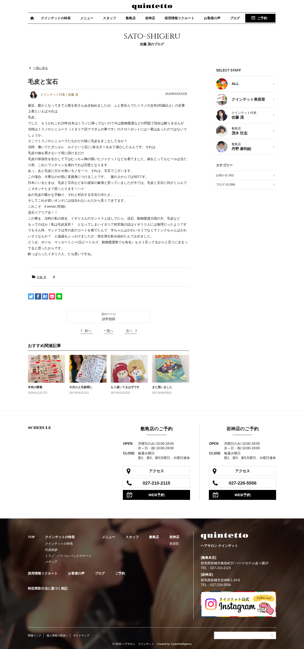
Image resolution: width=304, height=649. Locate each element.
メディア (51, 561)
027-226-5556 (242, 483)
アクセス (156, 471)
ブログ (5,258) (225, 184)
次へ (129, 331)
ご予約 (262, 18)
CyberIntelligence (181, 643)
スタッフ (109, 18)
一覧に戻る (40, 68)
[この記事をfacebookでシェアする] (38, 296)
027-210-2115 (156, 483)
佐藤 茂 (41, 277)
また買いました (162, 387)
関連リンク (34, 635)
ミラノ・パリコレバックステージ (68, 555)
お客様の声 (212, 18)
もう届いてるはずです (125, 387)
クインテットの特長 (56, 18)
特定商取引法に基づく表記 (48, 588)
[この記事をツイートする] (31, 296)
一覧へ (109, 331)
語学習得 (108, 319)
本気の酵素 (35, 387)
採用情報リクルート (179, 18)
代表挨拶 (51, 550)
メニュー (86, 18)
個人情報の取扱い (57, 635)
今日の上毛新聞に (80, 387)
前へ (88, 331)
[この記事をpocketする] (52, 296)
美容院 (174, 543)
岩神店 (150, 18)
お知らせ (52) (225, 175)
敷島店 (131, 18)
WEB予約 (156, 495)
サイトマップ (81, 635)
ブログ (235, 18)
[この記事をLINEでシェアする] (59, 296)
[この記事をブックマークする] (45, 296)
